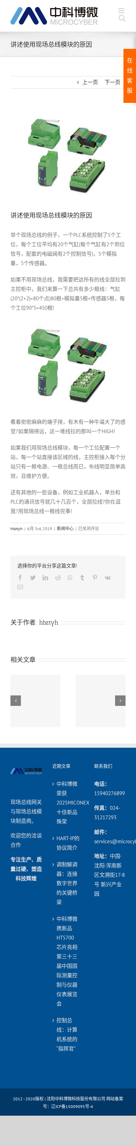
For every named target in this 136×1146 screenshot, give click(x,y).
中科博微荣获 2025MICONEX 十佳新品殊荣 (68, 803)
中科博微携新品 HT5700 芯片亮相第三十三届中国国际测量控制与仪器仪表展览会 (66, 961)
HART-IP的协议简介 (68, 843)
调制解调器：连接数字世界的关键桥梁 (66, 883)
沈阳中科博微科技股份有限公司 (76, 1098)
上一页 (90, 82)
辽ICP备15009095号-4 (72, 1106)
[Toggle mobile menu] (122, 10)
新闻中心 (65, 528)
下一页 (112, 82)
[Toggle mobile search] (122, 18)
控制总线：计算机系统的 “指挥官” (66, 1034)
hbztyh (16, 528)
